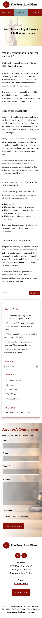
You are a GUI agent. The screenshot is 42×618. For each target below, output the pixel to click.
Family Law (11, 389)
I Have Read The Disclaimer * (17, 516)
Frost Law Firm (21, 63)
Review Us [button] (21, 592)
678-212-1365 (21, 583)
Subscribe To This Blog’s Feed (17, 412)
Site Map (15, 609)
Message (6, 479)
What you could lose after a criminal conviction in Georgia (20, 335)
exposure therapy (17, 262)
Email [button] (21, 12)
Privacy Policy (26, 609)
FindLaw (31, 612)
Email (6, 466)
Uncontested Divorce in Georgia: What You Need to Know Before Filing (19, 326)
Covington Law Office (21, 573)
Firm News (11, 394)
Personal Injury (15, 66)
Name (5, 440)
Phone (5, 453)
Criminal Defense (13, 380)
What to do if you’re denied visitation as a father (17, 351)
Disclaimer (7, 510)
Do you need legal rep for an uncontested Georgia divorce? (17, 317)
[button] (7, 12)
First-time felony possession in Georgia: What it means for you (18, 343)
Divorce (9, 385)
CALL (36, 12)
